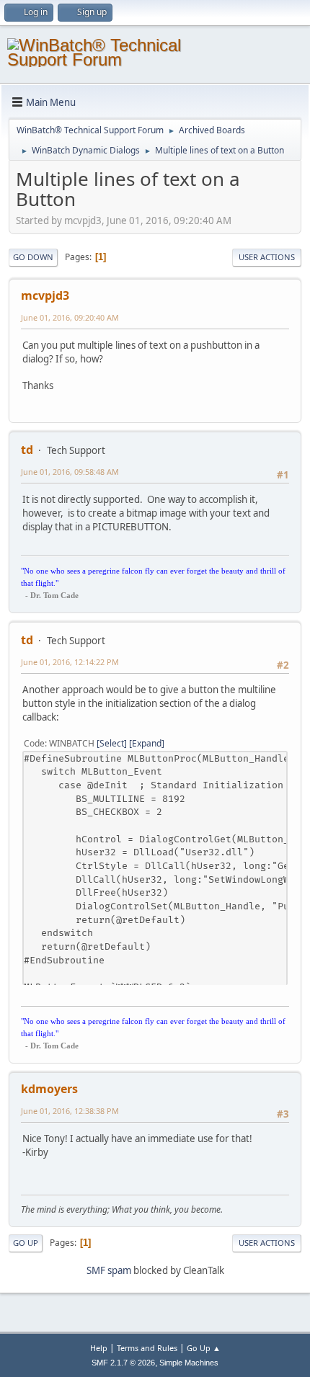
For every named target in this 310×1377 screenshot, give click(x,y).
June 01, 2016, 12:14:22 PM (70, 661)
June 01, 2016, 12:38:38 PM (70, 1110)
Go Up (25, 1242)
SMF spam (109, 1270)
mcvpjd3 (45, 295)
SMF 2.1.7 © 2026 (123, 1362)
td (27, 450)
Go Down (33, 256)
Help (98, 1347)
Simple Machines (188, 1362)
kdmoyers (49, 1089)
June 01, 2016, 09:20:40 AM (70, 317)
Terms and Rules (147, 1347)
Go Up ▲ (204, 1347)
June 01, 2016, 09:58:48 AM (70, 471)
